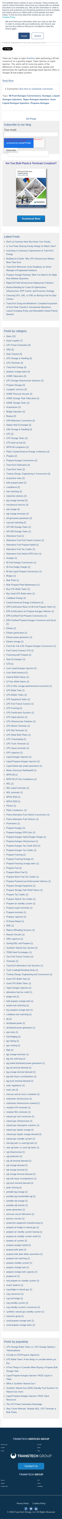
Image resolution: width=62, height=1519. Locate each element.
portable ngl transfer (17, 1205)
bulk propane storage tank (19, 1001)
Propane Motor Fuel (17, 872)
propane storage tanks (18, 371)
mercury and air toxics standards (23, 1094)
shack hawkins (14, 1285)
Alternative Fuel (15, 536)
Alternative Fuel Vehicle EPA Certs (23, 554)
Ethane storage (14, 641)
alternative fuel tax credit (19, 992)
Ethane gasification (16, 633)
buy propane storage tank (19, 1010)
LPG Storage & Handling (19, 358)
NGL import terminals (17, 788)
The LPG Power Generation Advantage (24, 1404)
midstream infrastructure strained (23, 1103)
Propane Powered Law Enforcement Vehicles (28, 881)
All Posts (31, 118)
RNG (10, 925)
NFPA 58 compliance (17, 447)
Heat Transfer (14, 354)
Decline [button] (37, 35)
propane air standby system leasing (24, 1232)
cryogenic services (16, 389)
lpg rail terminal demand (18, 1067)
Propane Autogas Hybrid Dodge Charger (26, 837)
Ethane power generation (19, 637)
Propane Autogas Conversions (21, 460)
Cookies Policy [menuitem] (39, 1503)
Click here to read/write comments (35, 89)
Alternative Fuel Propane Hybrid (22, 545)
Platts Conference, (16, 810)
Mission (38, 1447)
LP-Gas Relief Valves (17, 681)
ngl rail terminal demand (18, 1161)
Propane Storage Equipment (20, 886)
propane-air (13, 1276)
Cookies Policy (8, 17)
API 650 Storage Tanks (18, 531)
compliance (13, 487)
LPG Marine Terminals (18, 726)
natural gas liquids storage (20, 1130)
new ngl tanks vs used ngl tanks (22, 1147)
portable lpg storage (17, 1192)
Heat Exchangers (15, 659)
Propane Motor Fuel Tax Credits (22, 877)
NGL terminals (14, 792)
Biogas (11, 576)
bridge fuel (12, 996)
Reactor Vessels (15, 934)
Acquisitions (13, 407)
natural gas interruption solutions (22, 1125)
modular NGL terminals (18, 1112)
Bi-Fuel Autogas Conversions (25, 95)
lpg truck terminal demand (19, 1081)
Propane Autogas (40, 103)
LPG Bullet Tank (15, 690)
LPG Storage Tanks (17, 438)
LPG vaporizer (14, 752)
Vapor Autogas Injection (36, 99)
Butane (11, 416)
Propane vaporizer (16, 917)
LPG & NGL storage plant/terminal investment (29, 686)
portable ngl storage (17, 1201)
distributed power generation (20, 1027)
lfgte (9, 1050)
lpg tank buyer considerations (21, 1076)
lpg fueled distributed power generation (25, 1063)
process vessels (15, 1218)
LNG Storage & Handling (19, 429)
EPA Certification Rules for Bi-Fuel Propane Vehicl (30, 607)
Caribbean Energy (16, 598)
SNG (10, 349)
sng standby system (17, 1303)
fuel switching (14, 491)
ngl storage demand (17, 1165)
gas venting (13, 1045)
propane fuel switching (18, 1258)
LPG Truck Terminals (17, 743)
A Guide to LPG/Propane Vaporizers (22, 1355)
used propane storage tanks (20, 1325)
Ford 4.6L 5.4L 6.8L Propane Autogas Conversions (31, 646)
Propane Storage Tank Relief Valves (24, 890)
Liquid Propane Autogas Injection (23, 761)
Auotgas (46, 95)
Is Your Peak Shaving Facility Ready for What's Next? (31, 246)
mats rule (12, 1090)
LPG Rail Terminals (16, 730)
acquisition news (15, 478)
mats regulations (15, 1085)
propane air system (16, 1240)
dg (9, 1019)
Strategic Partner (4, 1486)
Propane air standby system (20, 903)
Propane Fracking (16, 855)
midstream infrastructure (19, 1099)
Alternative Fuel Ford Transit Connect (25, 540)
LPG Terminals (14, 363)
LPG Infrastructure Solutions (21, 721)
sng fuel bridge (14, 1298)
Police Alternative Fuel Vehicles (22, 819)
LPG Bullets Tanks (16, 695)
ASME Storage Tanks (17, 403)
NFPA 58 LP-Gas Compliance (21, 779)
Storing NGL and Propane (19, 943)
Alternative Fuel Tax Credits (20, 549)
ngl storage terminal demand (20, 1174)
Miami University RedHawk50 (21, 770)
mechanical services (17, 505)
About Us (3, 1480)
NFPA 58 (11, 775)
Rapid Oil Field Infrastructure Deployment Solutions (30, 283)
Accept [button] (24, 35)
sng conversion (14, 1294)
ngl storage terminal (17, 1170)
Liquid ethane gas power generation (24, 766)
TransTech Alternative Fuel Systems (24, 965)
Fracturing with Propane (18, 655)
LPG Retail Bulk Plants (18, 735)
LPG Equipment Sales (18, 699)
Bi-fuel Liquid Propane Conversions (24, 571)
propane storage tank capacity (21, 1272)
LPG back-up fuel (15, 442)
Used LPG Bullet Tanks (18, 983)
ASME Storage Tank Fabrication (22, 398)
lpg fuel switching (15, 1059)
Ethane (11, 628)
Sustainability (40, 1486)
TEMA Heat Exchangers (19, 952)
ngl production (14, 1156)
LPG (10, 434)
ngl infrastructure (15, 1152)
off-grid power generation (19, 518)
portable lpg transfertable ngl (20, 1196)
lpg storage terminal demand (20, 1072)
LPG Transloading (16, 739)
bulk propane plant (16, 482)
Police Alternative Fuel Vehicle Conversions (27, 815)
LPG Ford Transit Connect (20, 704)
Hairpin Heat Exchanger (18, 425)
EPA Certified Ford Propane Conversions (26, 616)
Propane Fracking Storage (19, 859)
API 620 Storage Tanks (18, 527)
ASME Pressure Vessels (19, 394)
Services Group (4, 1444)
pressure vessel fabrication (20, 1214)
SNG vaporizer (14, 939)
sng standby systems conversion (23, 1307)
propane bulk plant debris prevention (24, 1254)
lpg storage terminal (17, 500)
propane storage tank (17, 1267)
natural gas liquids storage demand (23, 1134)
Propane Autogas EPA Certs (20, 832)
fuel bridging (13, 1036)
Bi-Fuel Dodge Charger (18, 567)
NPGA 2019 (13, 801)
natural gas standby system (20, 1139)
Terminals (12, 961)
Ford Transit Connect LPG (20, 650)
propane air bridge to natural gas (22, 1227)
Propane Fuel (14, 868)
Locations (3, 1447)
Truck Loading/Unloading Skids (22, 970)
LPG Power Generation (18, 345)
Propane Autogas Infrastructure (22, 841)
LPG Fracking (14, 708)
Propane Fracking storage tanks (22, 863)
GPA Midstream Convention (20, 420)
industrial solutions (16, 496)
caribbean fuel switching (18, 1014)
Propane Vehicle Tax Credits (20, 899)
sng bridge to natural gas (19, 1289)
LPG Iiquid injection (16, 717)
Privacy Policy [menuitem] (23, 1503)
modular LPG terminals (18, 1107)
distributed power (15, 1023)
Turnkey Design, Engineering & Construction (28, 474)
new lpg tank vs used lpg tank (21, 1143)
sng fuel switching (16, 522)
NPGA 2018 (13, 797)
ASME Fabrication (16, 376)
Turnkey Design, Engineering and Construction (29, 974)
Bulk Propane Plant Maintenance (23, 585)
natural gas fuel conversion (20, 1116)
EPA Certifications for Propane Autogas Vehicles (30, 611)
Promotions (13, 823)
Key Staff (39, 1444)
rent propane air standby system (22, 1280)
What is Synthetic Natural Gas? (20, 1383)
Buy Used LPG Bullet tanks (20, 593)
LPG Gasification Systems (20, 712)
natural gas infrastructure (19, 1121)
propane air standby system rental (23, 1236)
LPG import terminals (17, 748)
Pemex (11, 806)
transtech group (15, 1316)
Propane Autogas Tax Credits (21, 850)
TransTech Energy (16, 367)
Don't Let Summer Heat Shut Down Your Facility (28, 241)
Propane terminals (16, 912)
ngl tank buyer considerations (21, 1178)
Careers (2, 1450)
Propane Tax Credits (17, 894)
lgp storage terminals (17, 1054)
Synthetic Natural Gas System (22, 948)
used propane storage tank (20, 1320)
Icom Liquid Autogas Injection (21, 668)
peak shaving (14, 1187)
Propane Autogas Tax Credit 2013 (23, 846)
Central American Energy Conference (24, 602)
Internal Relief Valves (17, 677)
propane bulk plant (16, 1249)
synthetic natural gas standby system (25, 1312)
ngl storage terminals (17, 514)
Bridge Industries (15, 411)
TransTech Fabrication (18, 465)
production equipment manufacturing (24, 1223)
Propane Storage (15, 385)
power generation (15, 1209)
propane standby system (19, 1263)
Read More (8, 80)
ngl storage (13, 509)
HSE (38, 1480)
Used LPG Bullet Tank (18, 979)
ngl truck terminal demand (19, 1183)
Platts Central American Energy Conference (27, 451)
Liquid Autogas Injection (18, 757)
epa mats (12, 1032)
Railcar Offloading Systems (20, 930)
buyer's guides (14, 340)
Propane (11, 456)
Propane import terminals (19, 908)
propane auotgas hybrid (18, 1245)
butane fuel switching (17, 1005)
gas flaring (12, 1041)
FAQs (38, 1450)
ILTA (9, 664)
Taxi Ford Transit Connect (19, 956)
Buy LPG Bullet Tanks (18, 589)
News (11, 336)
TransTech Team (15, 469)
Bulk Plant (12, 580)
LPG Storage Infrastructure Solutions (24, 380)
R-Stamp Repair (15, 921)
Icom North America (17, 672)
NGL (10, 783)
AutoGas (31, 58)
